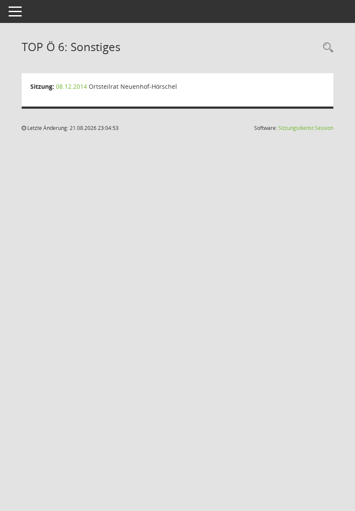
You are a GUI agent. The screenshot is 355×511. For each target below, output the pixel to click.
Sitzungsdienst (305, 128)
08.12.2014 (71, 86)
